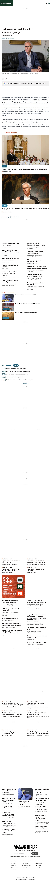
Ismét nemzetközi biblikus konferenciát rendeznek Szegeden (19, 379)
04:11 (4, 368)
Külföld (4, 205)
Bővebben (25, 383)
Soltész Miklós (14, 217)
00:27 (3, 380)
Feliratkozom (34, 853)
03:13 (3, 371)
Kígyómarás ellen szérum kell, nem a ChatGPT (25, 294)
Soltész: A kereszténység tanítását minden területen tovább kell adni (24, 169)
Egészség (6, 309)
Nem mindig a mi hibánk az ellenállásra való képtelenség (27, 303)
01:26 (3, 377)
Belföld (4, 166)
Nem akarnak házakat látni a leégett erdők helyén (26, 312)
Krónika (6, 300)
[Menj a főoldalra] (6, 3)
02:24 (3, 374)
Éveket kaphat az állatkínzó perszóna (14, 376)
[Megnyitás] (49, 3)
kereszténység (6, 217)
